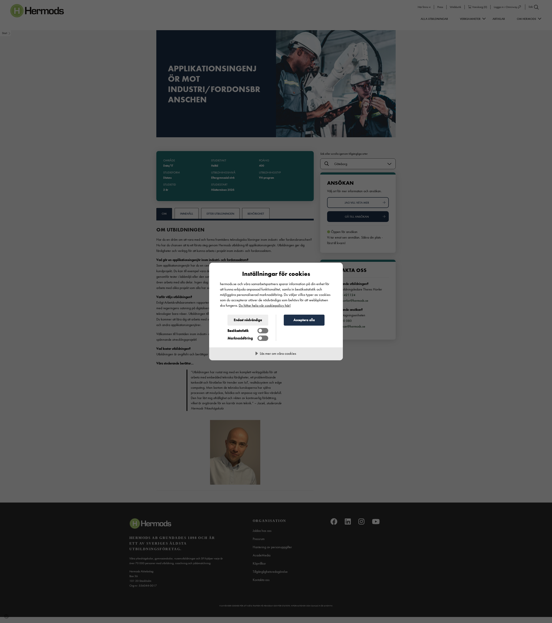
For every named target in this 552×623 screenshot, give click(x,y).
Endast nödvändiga (248, 320)
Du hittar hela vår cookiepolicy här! (265, 305)
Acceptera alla (304, 320)
